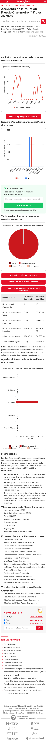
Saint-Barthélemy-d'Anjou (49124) (17, 513)
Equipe (21, 706)
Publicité (40, 706)
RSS (27, 708)
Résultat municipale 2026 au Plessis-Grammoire (24, 594)
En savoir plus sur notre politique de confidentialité (20, 210)
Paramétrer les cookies (27, 711)
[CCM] (35, 723)
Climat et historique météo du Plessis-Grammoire (24, 564)
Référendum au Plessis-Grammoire (18, 582)
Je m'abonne (22, 205)
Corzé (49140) (9, 525)
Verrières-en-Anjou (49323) (22, 26)
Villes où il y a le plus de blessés (23, 282)
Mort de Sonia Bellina (12, 650)
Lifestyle (8, 617)
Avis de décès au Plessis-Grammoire (19, 542)
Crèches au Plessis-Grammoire (16, 573)
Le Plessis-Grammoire (13, 539)
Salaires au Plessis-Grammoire (16, 558)
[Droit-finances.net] (35, 728)
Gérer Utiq (39, 711)
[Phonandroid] (35, 738)
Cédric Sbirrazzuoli (11, 656)
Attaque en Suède (11, 660)
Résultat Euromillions (13, 666)
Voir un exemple (37, 617)
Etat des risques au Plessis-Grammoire (20, 552)
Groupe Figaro (20, 713)
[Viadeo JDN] (35, 733)
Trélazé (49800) (10, 516)
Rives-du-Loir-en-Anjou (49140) (16, 519)
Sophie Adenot (10, 644)
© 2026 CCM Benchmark (35, 713)
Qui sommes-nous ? (11, 706)
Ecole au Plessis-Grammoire (15, 570)
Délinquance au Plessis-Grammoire (18, 546)
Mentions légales (8, 713)
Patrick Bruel (9, 653)
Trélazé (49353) (33, 29)
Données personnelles (11, 711)
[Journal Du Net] (12, 728)
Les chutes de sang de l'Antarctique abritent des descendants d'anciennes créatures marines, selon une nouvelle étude (25, 672)
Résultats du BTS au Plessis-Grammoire (20, 603)
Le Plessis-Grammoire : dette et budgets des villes (24, 567)
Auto (8, 5)
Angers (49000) (10, 528)
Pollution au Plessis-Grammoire (17, 549)
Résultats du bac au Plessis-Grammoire (20, 597)
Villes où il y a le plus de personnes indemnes (24, 289)
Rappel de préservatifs (13, 647)
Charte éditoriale (30, 706)
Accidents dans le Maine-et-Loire (18, 532)
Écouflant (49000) (11, 522)
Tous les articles (20, 708)
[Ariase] (12, 738)
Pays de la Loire (27, 5)
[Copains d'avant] (12, 733)
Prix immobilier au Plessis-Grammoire (19, 579)
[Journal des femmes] (12, 723)
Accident (15, 5)
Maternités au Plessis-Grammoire (18, 576)
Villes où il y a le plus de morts (23, 275)
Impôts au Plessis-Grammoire (16, 561)
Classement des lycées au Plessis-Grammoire (22, 555)
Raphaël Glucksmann (13, 663)
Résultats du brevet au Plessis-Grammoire (21, 600)
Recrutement (34, 708)
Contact (10, 708)
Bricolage (9, 623)
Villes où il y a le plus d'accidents (24, 116)
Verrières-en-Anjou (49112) (14, 510)
